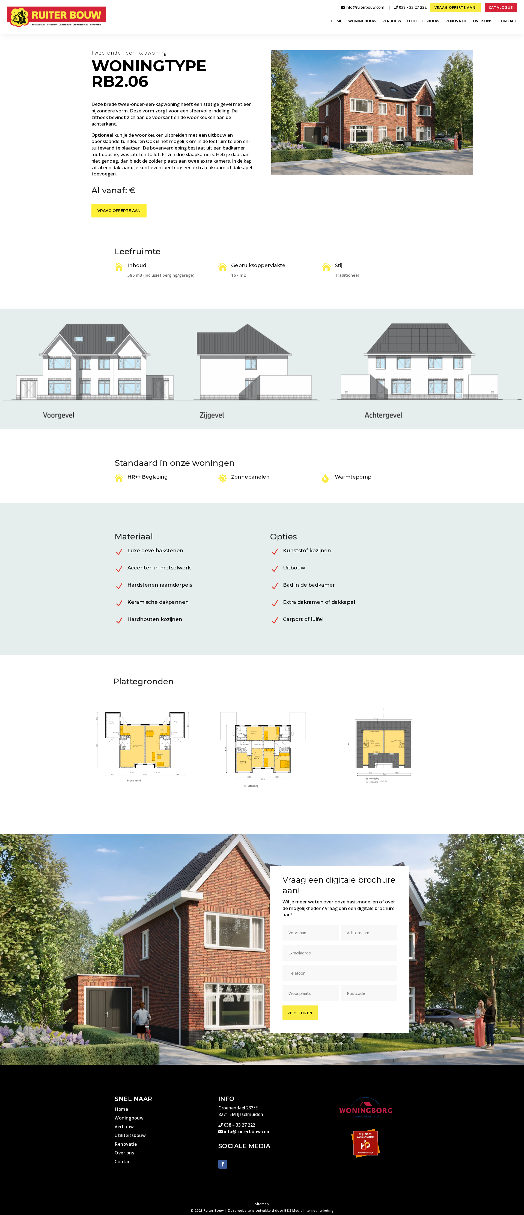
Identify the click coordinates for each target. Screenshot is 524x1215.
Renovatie (456, 21)
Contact (507, 21)
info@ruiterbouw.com (364, 7)
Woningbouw (362, 21)
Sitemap (262, 1204)
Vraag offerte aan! (455, 7)
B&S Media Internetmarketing (309, 1210)
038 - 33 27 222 (412, 7)
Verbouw (391, 21)
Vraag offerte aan (119, 210)
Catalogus (501, 7)
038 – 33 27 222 (239, 1125)
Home (336, 21)
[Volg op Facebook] (222, 1164)
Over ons (482, 21)
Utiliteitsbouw (423, 21)
